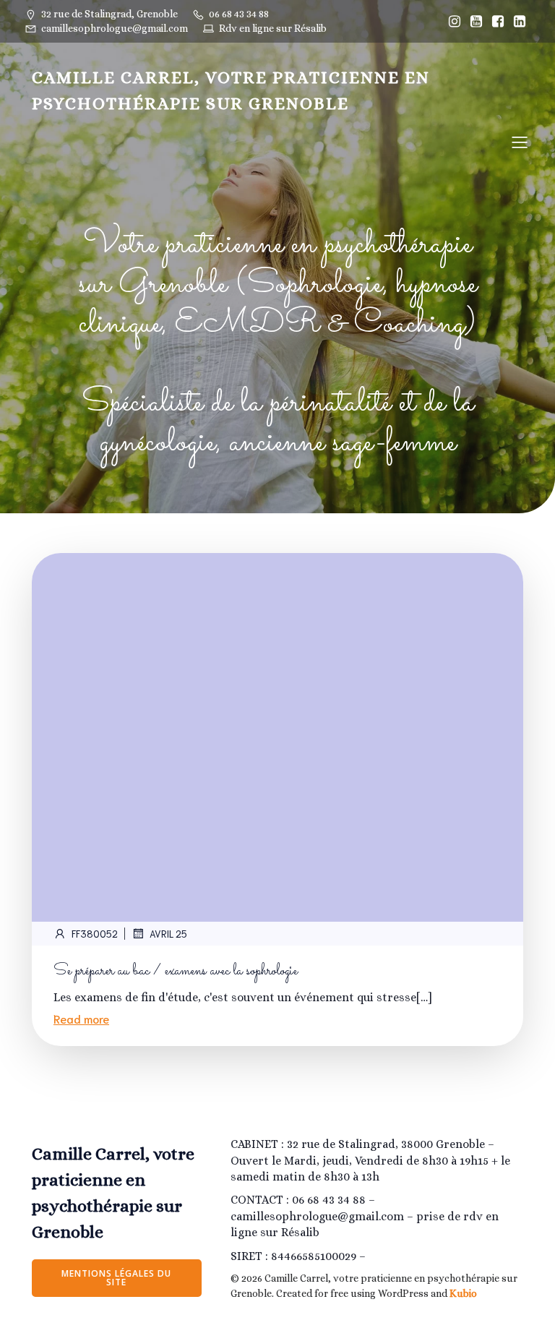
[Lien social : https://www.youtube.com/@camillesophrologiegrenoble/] (476, 22)
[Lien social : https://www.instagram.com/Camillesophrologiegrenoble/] (454, 22)
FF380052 (95, 933)
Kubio (463, 1293)
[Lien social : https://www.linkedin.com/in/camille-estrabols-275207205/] (519, 22)
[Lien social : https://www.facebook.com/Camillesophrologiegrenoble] (498, 22)
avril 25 (168, 933)
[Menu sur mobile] (519, 142)
